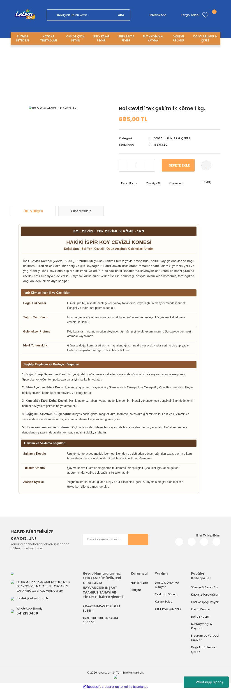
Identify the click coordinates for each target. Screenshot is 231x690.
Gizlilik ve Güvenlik (168, 609)
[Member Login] (211, 15)
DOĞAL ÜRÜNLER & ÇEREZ (115, 72)
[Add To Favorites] (206, 165)
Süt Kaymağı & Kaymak (201, 626)
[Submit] (138, 539)
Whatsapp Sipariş (209, 682)
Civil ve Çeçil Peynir (205, 602)
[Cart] (217, 15)
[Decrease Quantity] (123, 165)
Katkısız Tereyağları (205, 594)
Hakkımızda (157, 15)
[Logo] (25, 15)
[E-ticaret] (115, 687)
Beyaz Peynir (200, 616)
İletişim (136, 590)
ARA (121, 15)
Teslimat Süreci (166, 594)
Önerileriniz (81, 211)
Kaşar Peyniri (200, 609)
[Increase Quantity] (150, 165)
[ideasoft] (92, 687)
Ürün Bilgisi (33, 211)
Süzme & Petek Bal (204, 587)
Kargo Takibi (190, 15)
